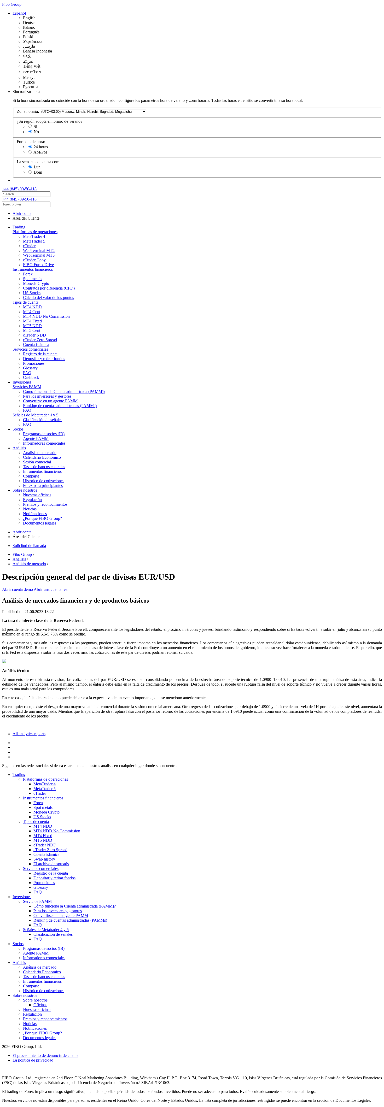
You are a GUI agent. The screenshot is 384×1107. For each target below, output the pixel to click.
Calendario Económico (42, 457)
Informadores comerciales (44, 443)
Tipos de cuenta (25, 302)
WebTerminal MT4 (39, 250)
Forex (28, 274)
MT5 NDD (32, 325)
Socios (18, 429)
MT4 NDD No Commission (46, 316)
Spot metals (32, 278)
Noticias (30, 509)
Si (35, 126)
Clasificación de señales (42, 419)
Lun (37, 167)
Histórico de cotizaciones (43, 481)
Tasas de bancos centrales (44, 466)
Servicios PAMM (27, 387)
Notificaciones (35, 513)
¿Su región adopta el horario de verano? (49, 121)
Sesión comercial (37, 462)
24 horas (41, 147)
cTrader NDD (34, 335)
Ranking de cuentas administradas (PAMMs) (60, 405)
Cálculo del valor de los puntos (48, 297)
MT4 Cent (31, 311)
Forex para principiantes (43, 485)
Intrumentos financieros (42, 471)
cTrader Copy (34, 260)
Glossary (30, 368)
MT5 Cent (31, 330)
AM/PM (40, 152)
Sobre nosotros (25, 490)
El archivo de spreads (51, 864)
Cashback (31, 377)
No (36, 131)
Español (19, 13)
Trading (19, 227)
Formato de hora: (31, 141)
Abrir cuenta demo (17, 589)
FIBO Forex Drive (38, 264)
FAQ (27, 372)
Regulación (32, 499)
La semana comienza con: (38, 162)
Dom (38, 172)
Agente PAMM (36, 438)
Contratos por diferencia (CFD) (49, 288)
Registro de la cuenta (40, 354)
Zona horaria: (28, 111)
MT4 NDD (32, 307)
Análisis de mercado (39, 452)
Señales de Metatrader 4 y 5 (35, 415)
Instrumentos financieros (33, 269)
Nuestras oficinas (37, 495)
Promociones (33, 363)
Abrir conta (22, 213)
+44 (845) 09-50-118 (19, 189)
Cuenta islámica (36, 344)
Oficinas (40, 1005)
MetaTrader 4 (34, 236)
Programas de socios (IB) (44, 434)
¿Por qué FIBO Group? (42, 518)
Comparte (31, 476)
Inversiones (22, 382)
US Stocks (31, 293)
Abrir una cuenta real (51, 589)
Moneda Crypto (36, 283)
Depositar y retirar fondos (44, 358)
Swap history (44, 859)
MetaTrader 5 (34, 241)
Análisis (19, 448)
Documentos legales (39, 523)
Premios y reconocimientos (45, 504)
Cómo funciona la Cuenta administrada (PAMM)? (64, 391)
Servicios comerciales (30, 349)
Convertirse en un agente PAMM (50, 401)
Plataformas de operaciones (35, 231)
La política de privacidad (33, 1060)
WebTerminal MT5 (39, 255)
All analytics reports (29, 734)
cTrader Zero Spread (40, 340)
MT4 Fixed (32, 321)
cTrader (29, 246)
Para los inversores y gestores (47, 396)
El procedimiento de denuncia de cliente (45, 1055)
